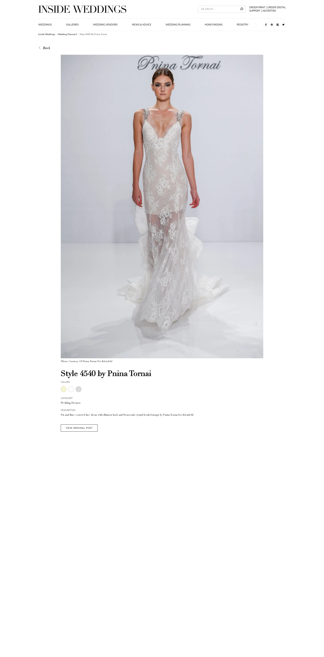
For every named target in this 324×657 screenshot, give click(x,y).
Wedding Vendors (105, 24)
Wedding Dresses (70, 403)
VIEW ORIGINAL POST (79, 428)
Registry (242, 24)
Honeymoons (214, 24)
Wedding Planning (178, 24)
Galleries (72, 24)
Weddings (45, 24)
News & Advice (141, 24)
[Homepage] (82, 9)
